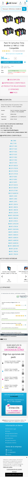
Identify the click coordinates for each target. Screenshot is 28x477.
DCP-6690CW (13, 193)
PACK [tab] (15, 92)
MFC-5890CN (13, 235)
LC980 (14, 141)
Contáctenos (10, 438)
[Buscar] (24, 9)
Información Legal (11, 429)
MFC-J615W (14, 249)
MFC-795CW (14, 254)
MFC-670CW (14, 226)
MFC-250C (13, 196)
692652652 (12, 452)
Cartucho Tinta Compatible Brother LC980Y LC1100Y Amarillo (11, 386)
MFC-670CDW (13, 224)
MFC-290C (13, 199)
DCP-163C (13, 149)
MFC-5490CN (13, 232)
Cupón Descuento (11, 440)
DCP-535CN (14, 185)
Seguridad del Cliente (12, 433)
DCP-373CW (14, 168)
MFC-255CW (14, 213)
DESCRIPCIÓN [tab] (14, 79)
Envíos (8, 431)
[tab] (17, 70)
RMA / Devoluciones (12, 436)
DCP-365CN (14, 165)
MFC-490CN (14, 207)
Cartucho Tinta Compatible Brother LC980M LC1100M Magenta (11, 378)
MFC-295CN (14, 204)
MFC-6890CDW (14, 246)
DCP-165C (13, 152)
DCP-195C (13, 160)
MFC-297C (13, 201)
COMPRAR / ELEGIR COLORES (11, 62)
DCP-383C (13, 177)
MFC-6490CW (13, 240)
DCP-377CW (14, 174)
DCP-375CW (14, 171)
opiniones (22, 421)
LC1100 (13, 143)
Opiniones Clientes (11, 442)
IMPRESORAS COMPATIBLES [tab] (14, 83)
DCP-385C (13, 179)
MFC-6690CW (13, 243)
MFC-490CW (14, 210)
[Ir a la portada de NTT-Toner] (12, 3)
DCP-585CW (14, 188)
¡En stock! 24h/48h (13, 70)
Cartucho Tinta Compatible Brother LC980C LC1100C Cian (9, 272)
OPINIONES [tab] (14, 89)
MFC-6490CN (13, 237)
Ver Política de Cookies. (12, 466)
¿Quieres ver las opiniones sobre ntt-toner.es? (14, 334)
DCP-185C (13, 157)
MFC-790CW (14, 251)
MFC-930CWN (13, 215)
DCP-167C (13, 154)
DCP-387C (13, 182)
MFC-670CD (14, 221)
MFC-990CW (14, 218)
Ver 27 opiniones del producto (19, 50)
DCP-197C (13, 163)
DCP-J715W (14, 190)
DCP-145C (13, 146)
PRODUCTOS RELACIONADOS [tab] (14, 86)
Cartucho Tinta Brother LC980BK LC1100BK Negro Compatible (13, 361)
